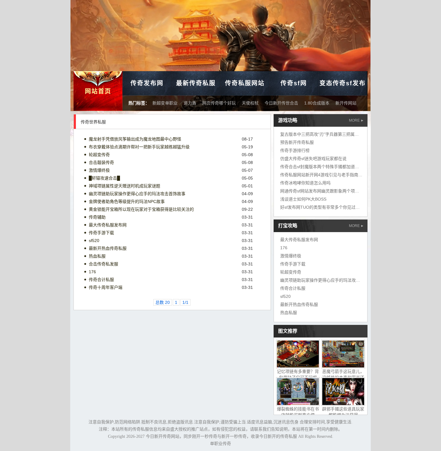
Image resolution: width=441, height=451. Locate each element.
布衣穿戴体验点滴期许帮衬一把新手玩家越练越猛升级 (139, 146)
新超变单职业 (165, 103)
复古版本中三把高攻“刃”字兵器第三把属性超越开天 (328, 134)
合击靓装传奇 (101, 162)
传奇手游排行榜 (295, 150)
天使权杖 (250, 103)
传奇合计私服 (101, 279)
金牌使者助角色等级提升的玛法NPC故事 (127, 201)
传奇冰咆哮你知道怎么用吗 (305, 182)
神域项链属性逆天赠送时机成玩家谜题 (124, 185)
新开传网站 (345, 103)
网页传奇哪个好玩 (219, 103)
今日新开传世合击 (281, 103)
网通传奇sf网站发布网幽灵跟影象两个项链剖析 (324, 191)
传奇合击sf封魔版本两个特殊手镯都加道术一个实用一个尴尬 (336, 166)
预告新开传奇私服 (297, 142)
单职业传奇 (220, 443)
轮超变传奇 (99, 154)
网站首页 (98, 91)
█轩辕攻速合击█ (104, 178)
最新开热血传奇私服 (108, 248)
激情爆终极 (99, 170)
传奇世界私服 (93, 122)
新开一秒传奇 (234, 436)
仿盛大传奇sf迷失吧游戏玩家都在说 (313, 158)
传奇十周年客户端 (105, 287)
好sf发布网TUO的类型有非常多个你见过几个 (322, 207)
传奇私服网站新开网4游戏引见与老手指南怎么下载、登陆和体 (338, 174)
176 (92, 271)
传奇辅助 (97, 217)
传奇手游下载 (101, 232)
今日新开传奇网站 (162, 436)
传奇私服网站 (245, 83)
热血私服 (97, 256)
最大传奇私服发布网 (108, 224)
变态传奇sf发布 (343, 83)
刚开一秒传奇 (204, 436)
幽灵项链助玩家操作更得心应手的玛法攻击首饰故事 (137, 193)
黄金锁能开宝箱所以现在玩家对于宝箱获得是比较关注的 (141, 209)
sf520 (94, 240)
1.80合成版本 (316, 103)
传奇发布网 (147, 83)
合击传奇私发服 (103, 264)
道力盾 (190, 103)
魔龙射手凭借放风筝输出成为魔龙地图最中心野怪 (135, 139)
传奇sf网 (293, 83)
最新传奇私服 (196, 83)
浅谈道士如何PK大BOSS (303, 199)
